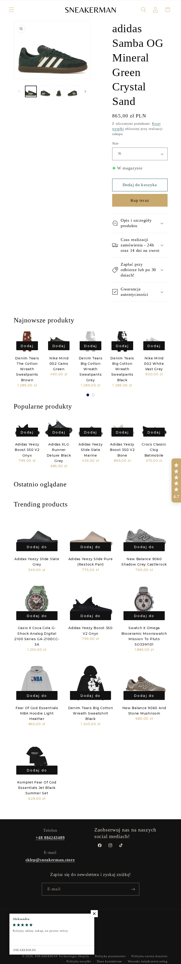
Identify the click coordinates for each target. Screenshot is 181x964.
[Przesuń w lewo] (19, 91)
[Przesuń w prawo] (85, 91)
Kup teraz (140, 200)
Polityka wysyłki (78, 961)
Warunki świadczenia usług (147, 961)
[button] (11, 10)
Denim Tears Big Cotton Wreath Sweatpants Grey (91, 369)
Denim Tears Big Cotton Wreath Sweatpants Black (122, 369)
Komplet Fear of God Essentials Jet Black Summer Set (36, 787)
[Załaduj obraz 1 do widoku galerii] (31, 91)
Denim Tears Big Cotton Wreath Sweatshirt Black (90, 713)
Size (115, 143)
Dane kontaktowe (109, 961)
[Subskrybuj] (133, 889)
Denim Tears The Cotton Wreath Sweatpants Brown (27, 369)
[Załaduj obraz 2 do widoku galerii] (44, 91)
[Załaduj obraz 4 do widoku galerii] (72, 91)
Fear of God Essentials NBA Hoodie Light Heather (37, 713)
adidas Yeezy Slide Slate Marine (90, 449)
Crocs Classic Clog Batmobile (154, 449)
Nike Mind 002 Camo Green (58, 363)
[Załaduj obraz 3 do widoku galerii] (58, 91)
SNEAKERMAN (46, 956)
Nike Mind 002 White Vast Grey (154, 363)
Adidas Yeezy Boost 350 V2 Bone (122, 449)
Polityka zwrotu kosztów (150, 956)
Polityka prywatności (110, 956)
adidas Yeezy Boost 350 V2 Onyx (27, 449)
